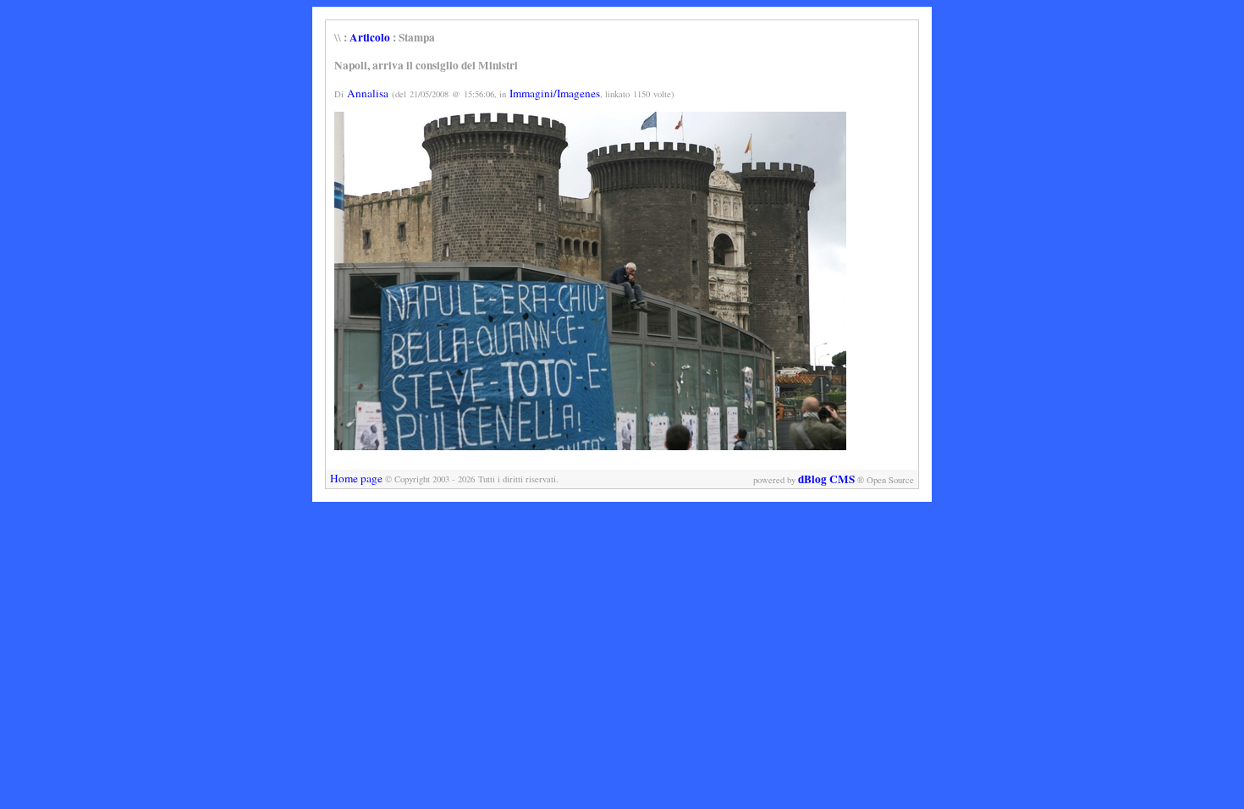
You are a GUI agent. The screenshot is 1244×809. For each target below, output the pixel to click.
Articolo (370, 37)
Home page (356, 478)
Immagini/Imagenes (554, 93)
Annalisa (367, 93)
